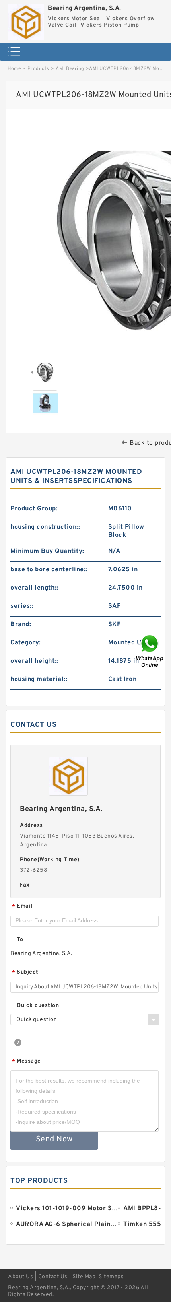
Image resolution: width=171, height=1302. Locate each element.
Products (38, 69)
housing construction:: (45, 527)
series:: (21, 606)
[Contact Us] (150, 651)
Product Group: (34, 509)
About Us (20, 1276)
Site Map (83, 1276)
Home (14, 69)
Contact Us (53, 1276)
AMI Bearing (70, 69)
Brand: (20, 625)
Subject (25, 972)
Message (26, 1061)
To (20, 939)
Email (22, 906)
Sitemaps (111, 1276)
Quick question (38, 1005)
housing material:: (38, 679)
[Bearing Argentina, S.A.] (26, 20)
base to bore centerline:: (48, 570)
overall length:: (34, 588)
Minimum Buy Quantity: (47, 551)
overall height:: (34, 661)
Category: (25, 643)
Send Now (54, 1139)
